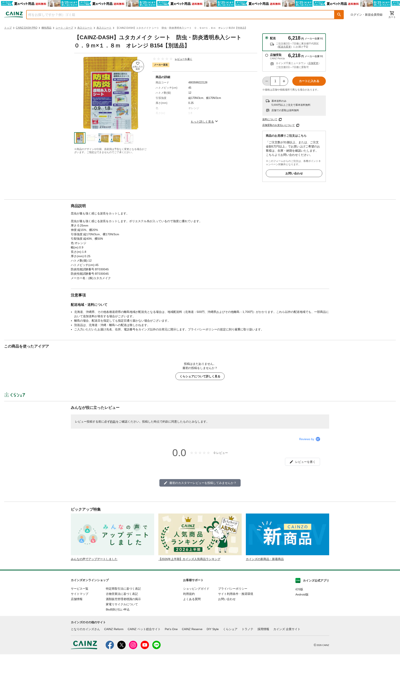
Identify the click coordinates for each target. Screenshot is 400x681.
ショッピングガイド (196, 588)
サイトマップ (79, 593)
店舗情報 (76, 599)
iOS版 (299, 589)
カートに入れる (309, 81)
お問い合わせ (294, 173)
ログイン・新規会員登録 (366, 14)
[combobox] (177, 14)
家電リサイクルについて (122, 604)
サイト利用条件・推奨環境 (235, 593)
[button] (339, 14)
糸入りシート (84, 27)
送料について (269, 119)
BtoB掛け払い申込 (118, 609)
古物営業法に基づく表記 (122, 593)
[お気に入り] (137, 66)
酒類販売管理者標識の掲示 (123, 599)
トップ (8, 27)
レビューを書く (183, 59)
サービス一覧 (79, 588)
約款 (113, 421)
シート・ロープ (64, 27)
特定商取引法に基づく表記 (123, 588)
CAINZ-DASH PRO (26, 27)
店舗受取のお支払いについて (278, 125)
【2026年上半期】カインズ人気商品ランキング (189, 559)
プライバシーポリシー (232, 588)
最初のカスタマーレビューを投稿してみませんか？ (202, 483)
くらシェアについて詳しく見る (200, 376)
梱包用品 (46, 27)
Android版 (302, 594)
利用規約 (189, 593)
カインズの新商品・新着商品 (265, 559)
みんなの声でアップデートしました (94, 559)
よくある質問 (192, 599)
